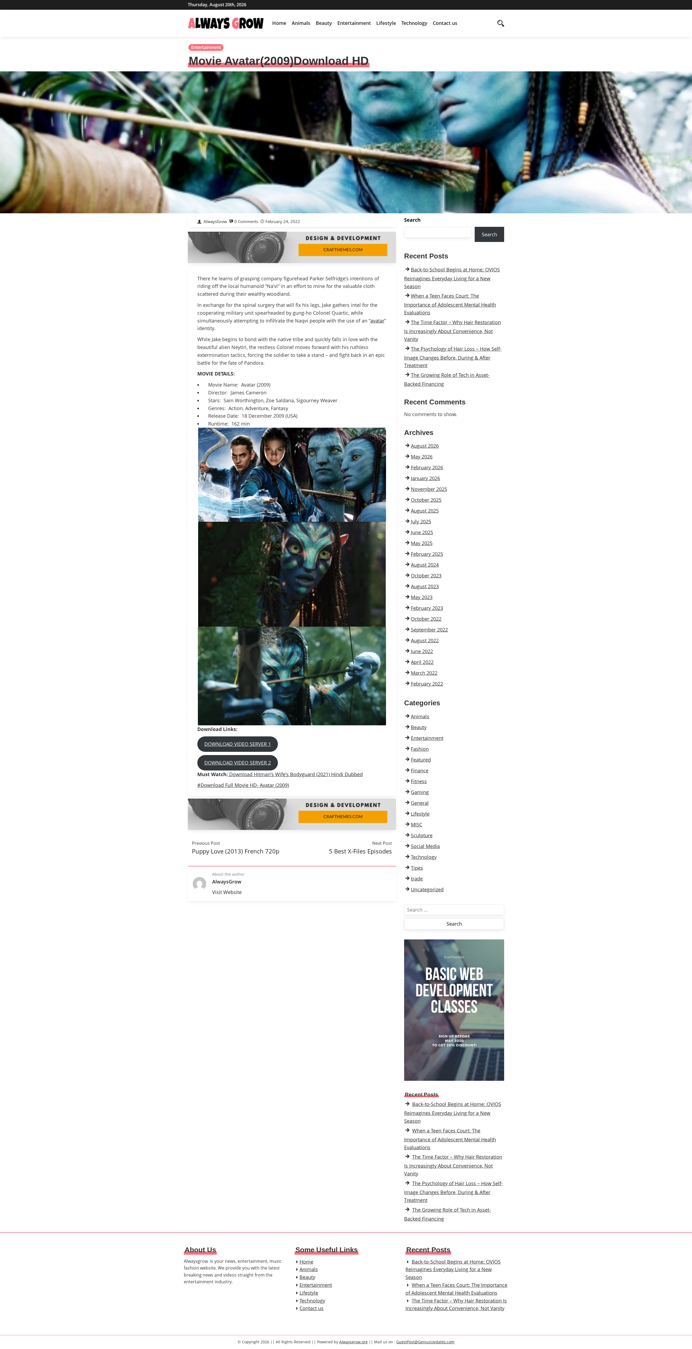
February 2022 (427, 683)
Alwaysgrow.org (353, 1341)
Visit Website (227, 892)
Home (279, 23)
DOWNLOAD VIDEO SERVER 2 (237, 762)
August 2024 (425, 564)
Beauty (324, 23)
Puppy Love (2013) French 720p (235, 851)
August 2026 (425, 446)
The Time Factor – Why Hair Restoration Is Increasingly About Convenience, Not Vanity (452, 330)
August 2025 (425, 510)
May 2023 (421, 597)
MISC (416, 824)
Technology (414, 23)
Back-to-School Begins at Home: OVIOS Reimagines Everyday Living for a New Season (452, 278)
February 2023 (427, 608)
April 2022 (422, 662)
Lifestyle (386, 23)
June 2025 (422, 532)
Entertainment (354, 23)
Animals (301, 23)
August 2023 (425, 586)
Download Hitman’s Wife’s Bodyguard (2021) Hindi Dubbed (295, 774)
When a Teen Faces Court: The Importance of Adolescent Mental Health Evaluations (450, 304)
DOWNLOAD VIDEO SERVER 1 (237, 744)
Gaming (420, 792)
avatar (377, 320)
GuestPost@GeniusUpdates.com (425, 1341)
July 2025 (421, 521)
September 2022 (429, 629)
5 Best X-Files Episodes (360, 851)
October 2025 (426, 500)
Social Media (425, 846)
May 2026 (421, 456)
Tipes (417, 868)
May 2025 (421, 543)
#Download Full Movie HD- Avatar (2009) (243, 785)
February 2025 (427, 554)
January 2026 (425, 478)
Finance (419, 770)
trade (417, 878)
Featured (421, 759)
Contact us (445, 23)
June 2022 (422, 651)
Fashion (420, 749)
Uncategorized (427, 889)
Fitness (419, 781)
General (420, 803)
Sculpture (421, 835)
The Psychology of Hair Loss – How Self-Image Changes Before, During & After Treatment (452, 357)
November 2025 (429, 489)
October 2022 (426, 619)
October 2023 (426, 575)
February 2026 (427, 467)
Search (412, 220)
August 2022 (425, 640)
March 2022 (424, 673)
